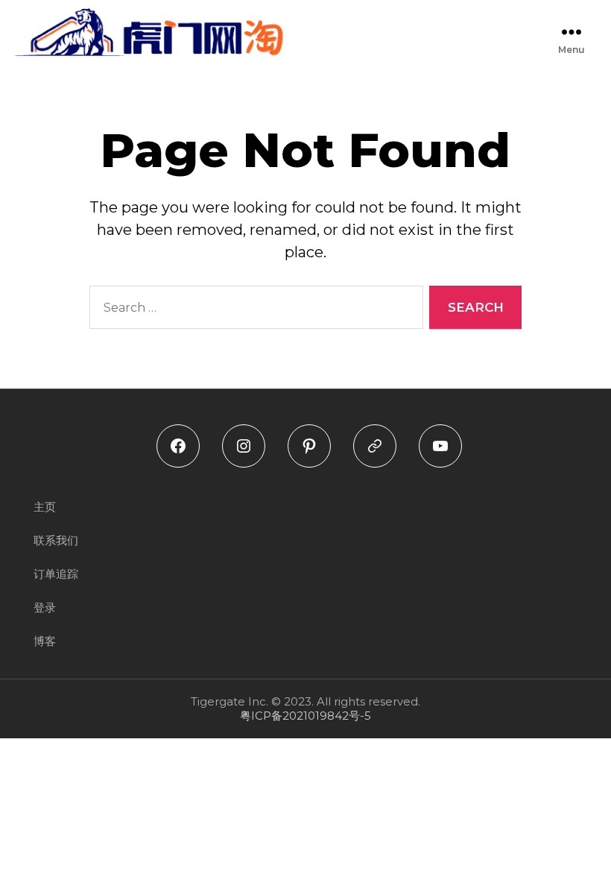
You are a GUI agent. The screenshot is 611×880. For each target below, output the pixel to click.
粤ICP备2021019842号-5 (305, 715)
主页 (45, 507)
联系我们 (56, 540)
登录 (45, 607)
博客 (45, 641)
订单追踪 (56, 574)
